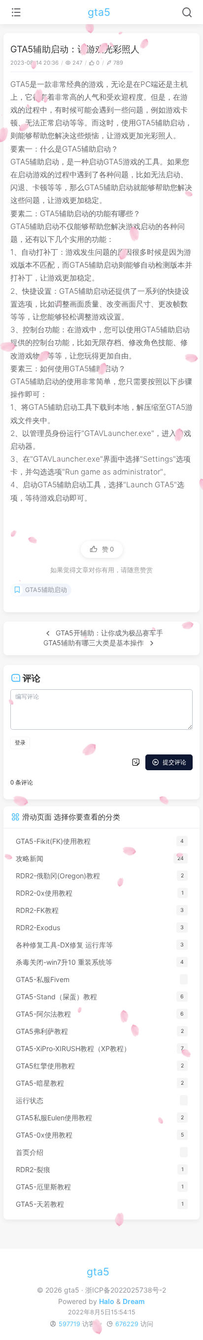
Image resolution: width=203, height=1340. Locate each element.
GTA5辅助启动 (46, 589)
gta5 (99, 12)
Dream (134, 1301)
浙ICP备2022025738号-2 (125, 1290)
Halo (106, 1301)
